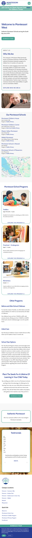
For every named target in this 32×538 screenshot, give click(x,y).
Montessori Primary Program (9, 518)
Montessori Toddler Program (9, 515)
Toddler (8, 121)
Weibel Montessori (7, 137)
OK (3, 535)
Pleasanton (5, 503)
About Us (4, 511)
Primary (12, 121)
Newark (4, 500)
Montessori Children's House (10, 118)
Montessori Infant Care (7, 513)
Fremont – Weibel (6, 498)
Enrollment (5, 520)
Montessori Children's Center (10, 125)
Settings (9, 535)
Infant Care (8, 128)
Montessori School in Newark (10, 144)
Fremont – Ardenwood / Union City (11, 495)
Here (28, 7)
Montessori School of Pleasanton (11, 150)
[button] (29, 3)
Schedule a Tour (16, 526)
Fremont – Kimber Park (7, 493)
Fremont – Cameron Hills (8, 491)
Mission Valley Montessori (9, 131)
